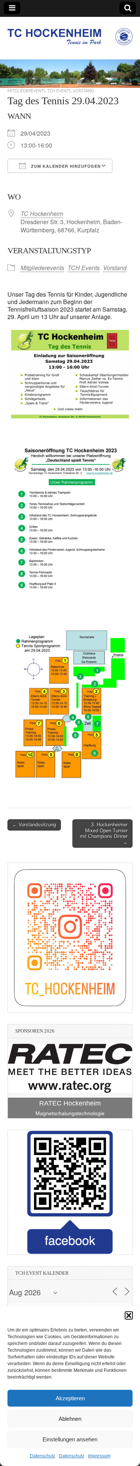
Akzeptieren (70, 1398)
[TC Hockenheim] (70, 32)
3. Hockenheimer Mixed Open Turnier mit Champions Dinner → (104, 833)
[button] (129, 1315)
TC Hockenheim (42, 213)
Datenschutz (42, 1456)
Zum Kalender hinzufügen (65, 166)
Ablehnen (70, 1419)
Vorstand (83, 91)
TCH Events (59, 91)
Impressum (99, 1456)
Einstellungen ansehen (70, 1439)
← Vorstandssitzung (34, 825)
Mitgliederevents (26, 91)
